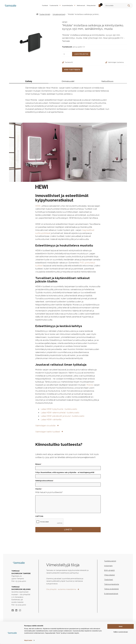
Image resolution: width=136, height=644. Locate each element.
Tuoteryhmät (44, 14)
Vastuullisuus (107, 81)
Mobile (90, 385)
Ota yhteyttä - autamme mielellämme (61, 589)
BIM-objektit (109, 570)
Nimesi (38, 464)
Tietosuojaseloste (111, 584)
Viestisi (38, 489)
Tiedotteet (108, 580)
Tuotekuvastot (110, 561)
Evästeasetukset (111, 594)
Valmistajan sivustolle (45, 425)
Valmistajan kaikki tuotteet (48, 432)
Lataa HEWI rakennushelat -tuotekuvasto (60, 412)
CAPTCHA (39, 516)
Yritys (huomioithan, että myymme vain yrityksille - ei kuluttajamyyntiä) (65, 472)
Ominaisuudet (68, 81)
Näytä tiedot (28, 640)
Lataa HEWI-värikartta (51, 419)
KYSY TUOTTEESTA (72, 70)
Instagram (108, 566)
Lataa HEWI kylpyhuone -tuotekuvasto (59, 409)
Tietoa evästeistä (111, 589)
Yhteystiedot (109, 575)
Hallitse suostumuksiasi (120, 632)
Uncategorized (59, 14)
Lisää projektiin (81, 54)
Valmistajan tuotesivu (116, 62)
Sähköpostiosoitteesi (44, 481)
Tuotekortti (69, 62)
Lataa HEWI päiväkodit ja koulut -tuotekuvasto (62, 416)
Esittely (28, 81)
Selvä (120, 626)
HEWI (64, 22)
